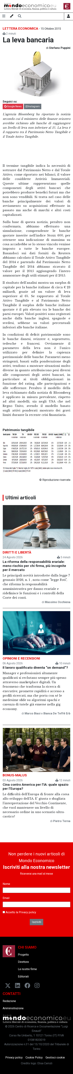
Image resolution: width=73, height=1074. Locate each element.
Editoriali (23, 976)
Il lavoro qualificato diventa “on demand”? (35, 668)
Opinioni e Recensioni (21, 658)
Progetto (23, 954)
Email (6, 898)
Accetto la (20, 912)
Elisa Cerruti (44, 1063)
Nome (6, 884)
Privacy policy (27, 912)
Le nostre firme (27, 969)
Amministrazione (13, 1008)
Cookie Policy (34, 1057)
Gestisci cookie (55, 1057)
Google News (14, 106)
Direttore (23, 962)
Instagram (34, 106)
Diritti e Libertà (17, 552)
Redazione (9, 1001)
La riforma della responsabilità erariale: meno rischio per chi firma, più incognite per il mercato (34, 566)
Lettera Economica (20, 28)
